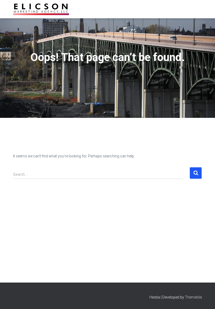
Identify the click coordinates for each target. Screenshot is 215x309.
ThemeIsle (193, 297)
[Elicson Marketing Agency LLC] (41, 9)
